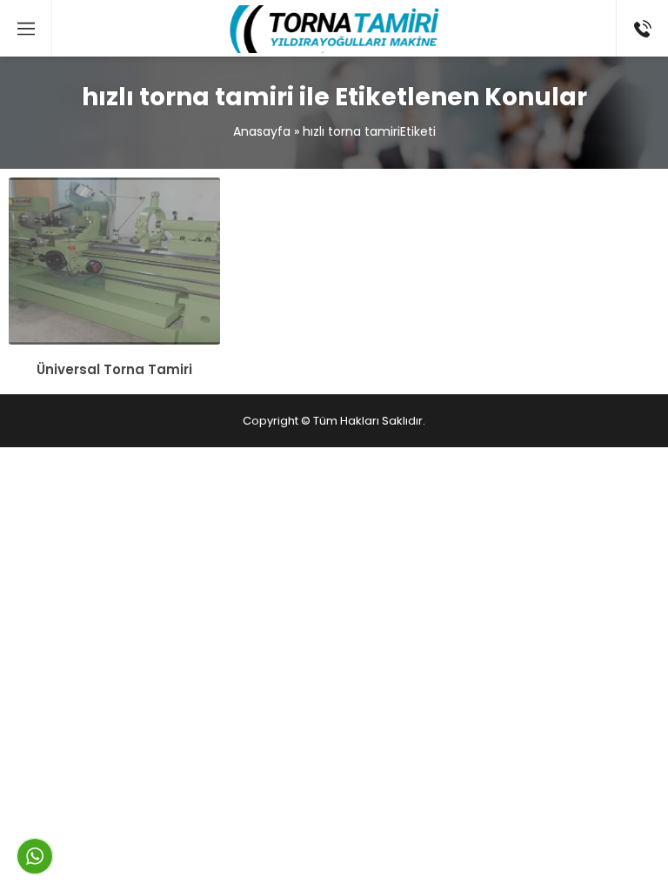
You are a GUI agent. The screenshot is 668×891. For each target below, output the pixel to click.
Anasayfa (262, 131)
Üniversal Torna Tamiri (114, 369)
